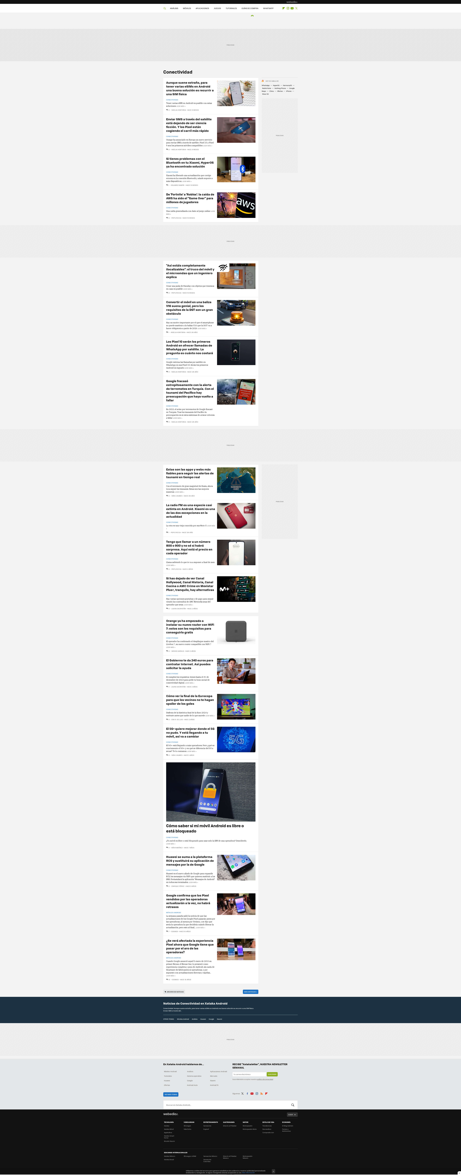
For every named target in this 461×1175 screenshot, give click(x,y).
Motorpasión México (247, 1157)
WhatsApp (266, 85)
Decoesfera (266, 1129)
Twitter (296, 8)
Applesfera (168, 1132)
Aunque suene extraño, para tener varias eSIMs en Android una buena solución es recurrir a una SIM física (190, 88)
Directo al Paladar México (230, 1157)
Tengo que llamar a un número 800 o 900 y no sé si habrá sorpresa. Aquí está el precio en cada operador (189, 547)
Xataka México (169, 1156)
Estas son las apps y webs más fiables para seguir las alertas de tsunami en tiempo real (190, 473)
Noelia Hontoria (179, 110)
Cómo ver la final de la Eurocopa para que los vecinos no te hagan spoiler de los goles (190, 700)
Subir (290, 1114)
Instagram (287, 8)
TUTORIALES (231, 8)
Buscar (293, 1105)
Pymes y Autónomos (286, 1130)
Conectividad (172, 100)
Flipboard (283, 8)
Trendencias (267, 1126)
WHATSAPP (268, 8)
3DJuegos (187, 1126)
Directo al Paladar (230, 1126)
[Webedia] (292, 1)
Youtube (292, 8)
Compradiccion (268, 1132)
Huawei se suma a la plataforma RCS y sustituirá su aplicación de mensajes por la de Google (190, 860)
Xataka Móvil (169, 1129)
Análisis (194, 1019)
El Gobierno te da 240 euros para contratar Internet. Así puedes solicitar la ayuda (189, 664)
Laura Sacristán (179, 608)
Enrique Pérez (178, 886)
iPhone (288, 91)
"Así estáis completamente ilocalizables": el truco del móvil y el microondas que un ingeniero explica (190, 271)
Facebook (247, 1093)
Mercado (213, 1076)
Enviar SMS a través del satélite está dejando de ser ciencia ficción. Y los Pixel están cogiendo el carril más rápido (189, 125)
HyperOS (276, 85)
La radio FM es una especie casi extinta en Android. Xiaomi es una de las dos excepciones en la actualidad (190, 511)
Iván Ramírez (177, 847)
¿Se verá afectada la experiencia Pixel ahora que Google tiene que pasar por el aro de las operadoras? (190, 946)
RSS (262, 1093)
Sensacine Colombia (207, 1160)
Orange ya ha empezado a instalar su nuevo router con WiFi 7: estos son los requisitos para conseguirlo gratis (190, 626)
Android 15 (214, 1085)
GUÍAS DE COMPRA (250, 8)
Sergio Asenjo (178, 651)
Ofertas (280, 91)
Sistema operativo (194, 1076)
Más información (248, 1172)
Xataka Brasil (169, 1159)
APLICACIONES (202, 8)
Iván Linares (177, 496)
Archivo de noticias (175, 992)
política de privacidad (265, 1079)
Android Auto (192, 1085)
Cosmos (174, 931)
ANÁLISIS (174, 8)
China (271, 91)
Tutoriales (168, 1076)
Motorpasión (247, 1126)
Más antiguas (250, 992)
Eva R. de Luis (177, 719)
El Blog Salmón (287, 1126)
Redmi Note (266, 88)
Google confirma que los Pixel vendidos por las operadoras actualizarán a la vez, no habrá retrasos (188, 901)
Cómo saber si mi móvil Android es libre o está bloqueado (205, 828)
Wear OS (265, 94)
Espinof (206, 1129)
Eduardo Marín (177, 185)
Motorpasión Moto (250, 1129)
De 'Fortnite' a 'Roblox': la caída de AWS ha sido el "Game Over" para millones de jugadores (190, 198)
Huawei (203, 1019)
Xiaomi (219, 1019)
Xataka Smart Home (169, 1137)
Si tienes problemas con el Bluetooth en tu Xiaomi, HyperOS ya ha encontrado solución (190, 162)
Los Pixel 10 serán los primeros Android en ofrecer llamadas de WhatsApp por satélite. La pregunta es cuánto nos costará (189, 347)
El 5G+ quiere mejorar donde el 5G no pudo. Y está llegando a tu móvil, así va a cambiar (190, 732)
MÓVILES (187, 8)
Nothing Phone (280, 88)
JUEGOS (217, 8)
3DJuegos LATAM (190, 1156)
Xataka (166, 1126)
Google (211, 1019)
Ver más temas (171, 1094)
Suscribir (272, 1074)
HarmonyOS (287, 85)
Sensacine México (210, 1156)
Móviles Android (173, 913)
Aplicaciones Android (218, 1071)
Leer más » (180, 106)
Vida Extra (187, 1129)
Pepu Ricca (176, 218)
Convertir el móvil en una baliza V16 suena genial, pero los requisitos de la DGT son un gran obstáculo (189, 308)
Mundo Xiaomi (169, 1141)
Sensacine (207, 1126)
